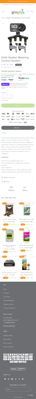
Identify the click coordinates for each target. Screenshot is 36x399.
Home (5, 289)
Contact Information (9, 308)
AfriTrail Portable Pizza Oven (9, 272)
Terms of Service (8, 347)
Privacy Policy (7, 343)
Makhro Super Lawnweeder (27, 245)
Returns (24, 190)
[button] (3, 11)
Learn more (11, 77)
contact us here (10, 322)
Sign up (21, 80)
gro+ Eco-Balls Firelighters (9, 219)
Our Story (6, 293)
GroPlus (20, 397)
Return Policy (7, 339)
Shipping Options (8, 304)
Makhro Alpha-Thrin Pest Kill (26, 219)
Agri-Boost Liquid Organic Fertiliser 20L (9, 246)
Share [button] (4, 133)
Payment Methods (8, 300)
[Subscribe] (29, 389)
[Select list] (33, 128)
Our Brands (6, 296)
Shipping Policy (8, 335)
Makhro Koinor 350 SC (26, 272)
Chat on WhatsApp (9, 326)
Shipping (11, 190)
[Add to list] (33, 23)
